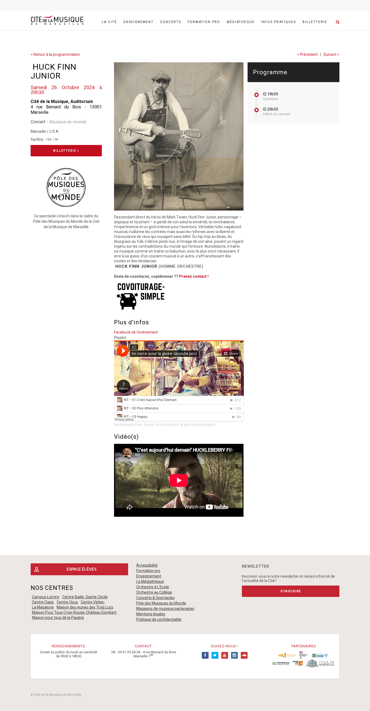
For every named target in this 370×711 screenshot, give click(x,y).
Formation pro (204, 22)
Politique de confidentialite (158, 619)
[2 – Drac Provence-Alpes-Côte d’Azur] (303, 655)
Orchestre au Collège (154, 592)
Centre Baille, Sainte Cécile (85, 597)
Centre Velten (92, 602)
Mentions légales (150, 614)
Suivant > (331, 54)
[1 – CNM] (287, 655)
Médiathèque (241, 22)
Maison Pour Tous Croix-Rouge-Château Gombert (74, 612)
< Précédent (307, 54)
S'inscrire (290, 591)
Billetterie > (66, 151)
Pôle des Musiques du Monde (161, 603)
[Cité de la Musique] (57, 20)
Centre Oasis (43, 602)
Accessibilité (147, 565)
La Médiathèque (150, 581)
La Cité (109, 22)
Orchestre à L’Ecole (152, 587)
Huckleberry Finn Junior (134, 424)
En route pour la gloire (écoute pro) (185, 424)
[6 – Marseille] (320, 663)
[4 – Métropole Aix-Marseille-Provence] (281, 663)
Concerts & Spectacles (155, 598)
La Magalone (43, 607)
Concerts (170, 22)
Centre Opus (67, 602)
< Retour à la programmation (55, 54)
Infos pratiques (278, 22)
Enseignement (139, 22)
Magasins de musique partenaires (165, 608)
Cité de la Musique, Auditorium (62, 101)
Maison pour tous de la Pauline (58, 617)
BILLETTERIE (315, 22)
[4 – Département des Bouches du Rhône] (320, 655)
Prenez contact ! (194, 276)
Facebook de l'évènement (136, 332)
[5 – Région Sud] (297, 663)
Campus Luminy (46, 597)
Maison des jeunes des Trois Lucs (85, 607)
